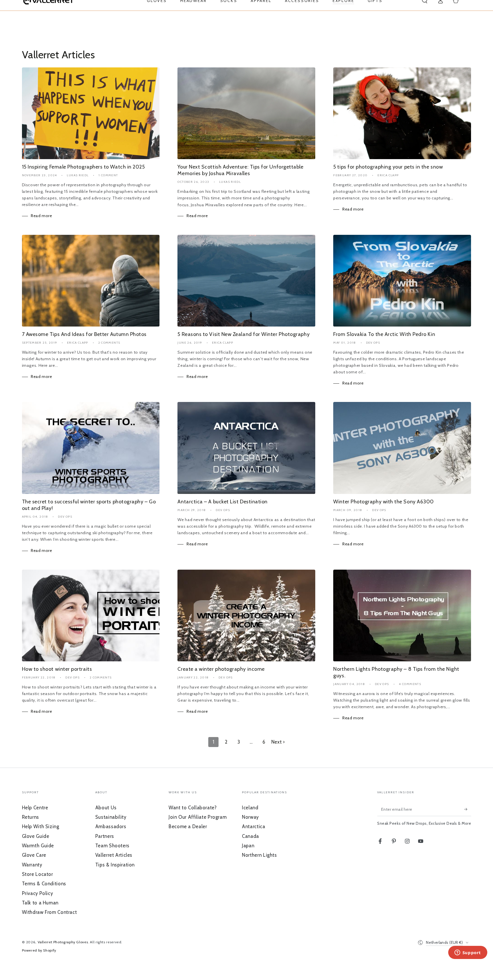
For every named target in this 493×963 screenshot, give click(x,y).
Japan (248, 845)
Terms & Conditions (44, 883)
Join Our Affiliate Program (198, 817)
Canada (250, 836)
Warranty (32, 865)
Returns (30, 817)
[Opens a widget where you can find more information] (467, 953)
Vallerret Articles (113, 855)
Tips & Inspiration (115, 865)
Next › (278, 742)
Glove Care (34, 855)
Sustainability (110, 817)
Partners (104, 836)
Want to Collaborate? (193, 807)
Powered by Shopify (39, 950)
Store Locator (37, 874)
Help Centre (35, 807)
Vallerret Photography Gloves (63, 942)
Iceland (250, 807)
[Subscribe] (467, 809)
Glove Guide (35, 836)
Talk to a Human (40, 903)
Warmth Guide (38, 845)
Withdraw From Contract (49, 912)
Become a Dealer (188, 826)
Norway (250, 817)
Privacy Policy (37, 893)
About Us (106, 807)
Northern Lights (259, 855)
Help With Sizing (40, 826)
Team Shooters (112, 845)
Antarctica (253, 826)
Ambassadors (110, 826)
